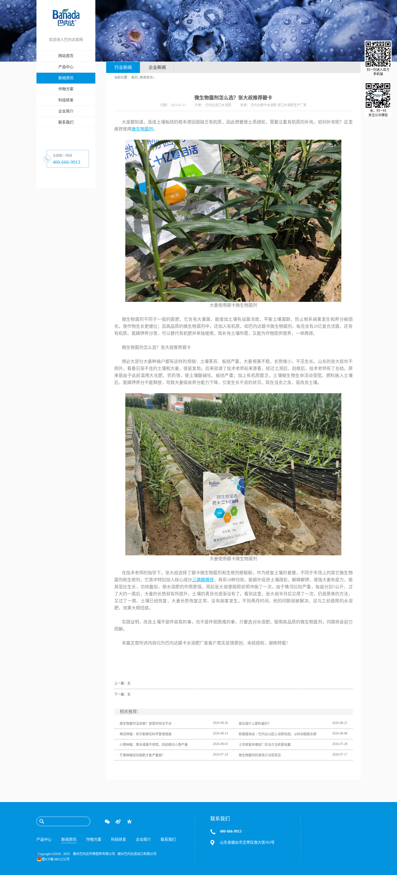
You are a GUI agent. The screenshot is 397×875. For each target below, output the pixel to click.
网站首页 (65, 56)
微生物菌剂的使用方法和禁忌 (260, 755)
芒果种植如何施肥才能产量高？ (142, 755)
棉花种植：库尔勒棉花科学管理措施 (145, 734)
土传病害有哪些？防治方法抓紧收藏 (265, 745)
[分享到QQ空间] (129, 821)
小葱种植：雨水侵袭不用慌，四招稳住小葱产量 (154, 745)
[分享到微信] (107, 821)
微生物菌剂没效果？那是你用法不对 (145, 724)
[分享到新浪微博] (118, 821)
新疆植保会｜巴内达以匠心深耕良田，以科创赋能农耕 (278, 734)
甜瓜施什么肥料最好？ (255, 724)
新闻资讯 (146, 77)
